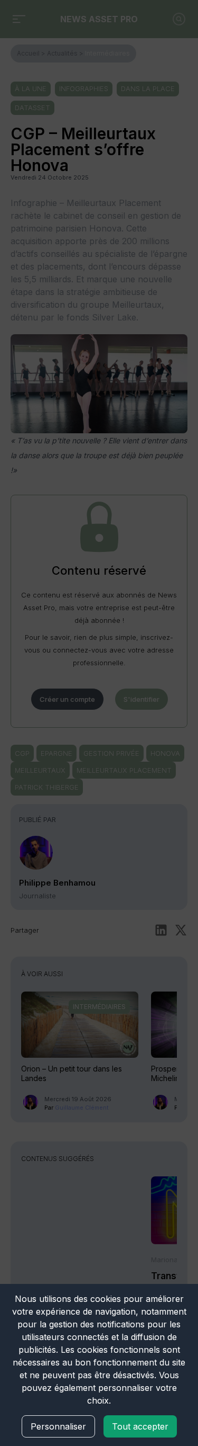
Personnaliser (58, 1426)
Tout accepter (140, 1426)
